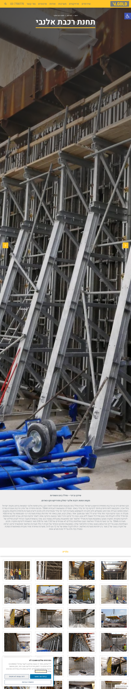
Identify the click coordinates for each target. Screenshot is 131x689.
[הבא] (5, 245)
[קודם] (125, 245)
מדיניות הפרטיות (41, 671)
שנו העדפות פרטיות (122, 686)
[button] (127, 16)
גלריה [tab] (65, 551)
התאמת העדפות (28, 682)
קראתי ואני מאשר (40, 676)
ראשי (76, 15)
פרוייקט (69, 15)
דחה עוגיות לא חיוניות (17, 676)
